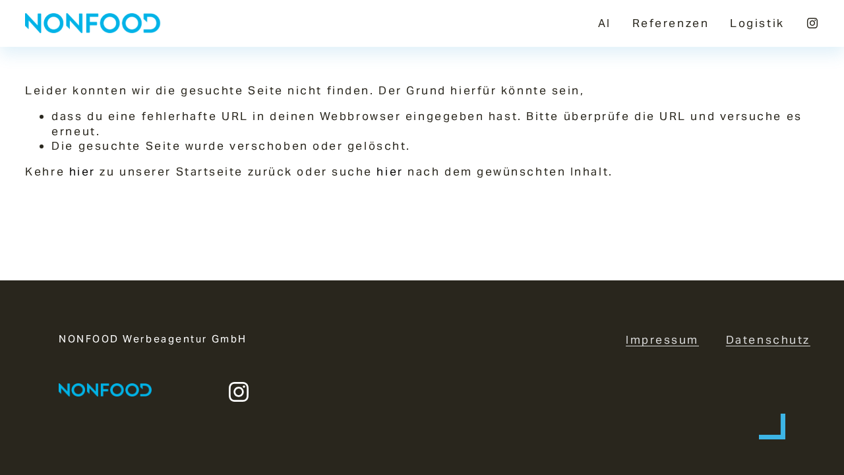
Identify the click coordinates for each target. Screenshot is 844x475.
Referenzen (670, 23)
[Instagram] (812, 23)
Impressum (662, 339)
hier (82, 171)
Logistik (757, 23)
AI (604, 23)
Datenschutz (768, 339)
